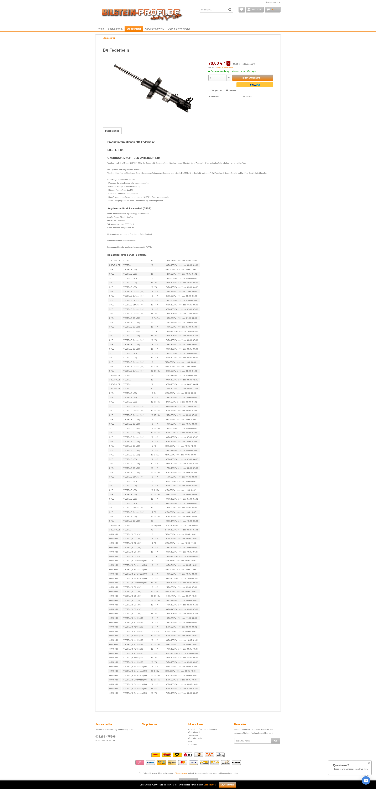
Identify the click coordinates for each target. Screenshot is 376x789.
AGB (190, 741)
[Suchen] (230, 10)
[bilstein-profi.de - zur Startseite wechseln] (141, 14)
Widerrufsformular (195, 738)
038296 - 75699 (105, 736)
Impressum (192, 744)
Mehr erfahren (210, 784)
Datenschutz (193, 735)
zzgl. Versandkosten (225, 67)
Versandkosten (181, 773)
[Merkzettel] (242, 10)
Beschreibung (112, 130)
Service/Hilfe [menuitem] (272, 2)
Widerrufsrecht (194, 732)
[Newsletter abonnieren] (275, 741)
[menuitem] (216, 10)
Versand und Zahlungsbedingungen (202, 729)
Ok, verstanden (227, 784)
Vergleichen (216, 90)
